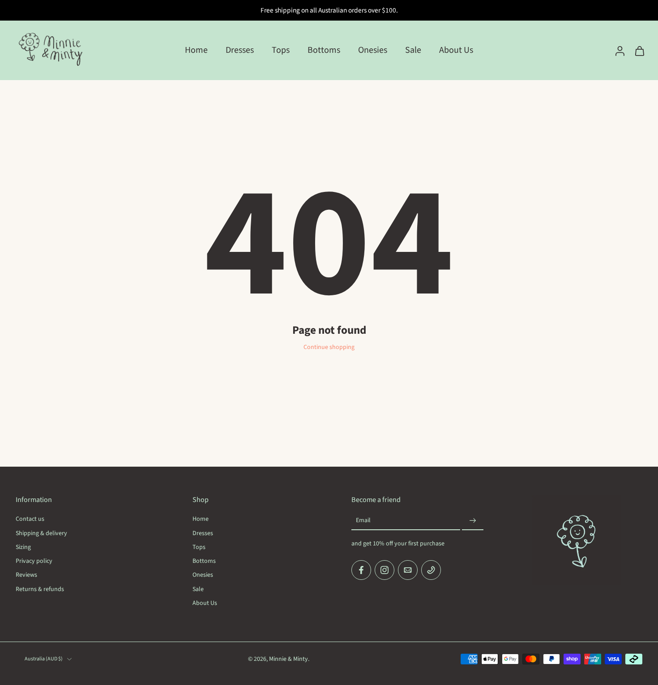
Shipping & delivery (41, 533)
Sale (413, 50)
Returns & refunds (40, 589)
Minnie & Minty (288, 658)
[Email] (408, 570)
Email (363, 520)
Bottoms (324, 50)
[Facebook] (361, 570)
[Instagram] (384, 570)
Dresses (240, 50)
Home (196, 50)
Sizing (23, 547)
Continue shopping (329, 347)
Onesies (372, 50)
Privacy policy (34, 561)
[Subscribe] (472, 520)
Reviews (26, 575)
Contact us (30, 519)
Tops (281, 50)
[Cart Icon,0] (639, 50)
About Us (456, 50)
